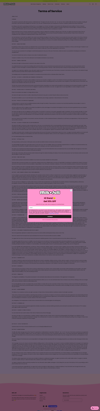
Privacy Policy (52, 213)
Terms (57, 213)
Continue (50, 216)
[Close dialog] (71, 190)
